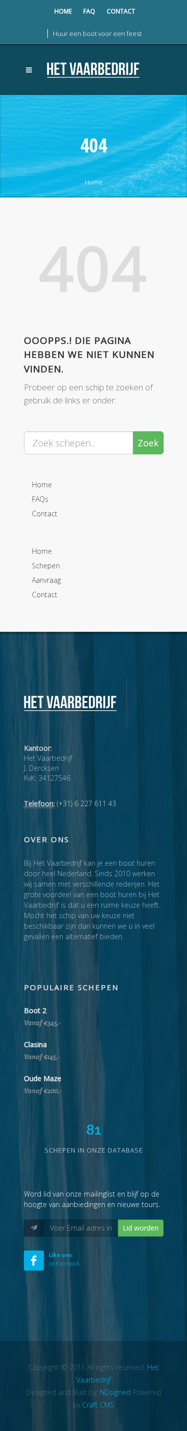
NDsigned (115, 1392)
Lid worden (141, 1228)
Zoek (148, 443)
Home (63, 11)
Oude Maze (42, 1078)
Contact (121, 11)
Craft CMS (98, 1405)
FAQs (40, 499)
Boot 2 (35, 1010)
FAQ (89, 11)
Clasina (35, 1044)
